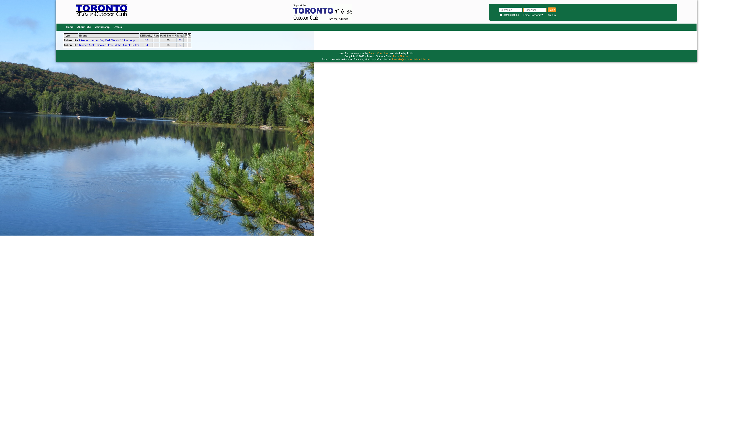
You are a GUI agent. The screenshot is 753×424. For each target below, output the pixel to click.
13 (180, 45)
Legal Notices (401, 56)
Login (552, 9)
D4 (146, 45)
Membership (102, 27)
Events (118, 27)
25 (180, 40)
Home (69, 27)
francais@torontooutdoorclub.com (411, 59)
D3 (146, 40)
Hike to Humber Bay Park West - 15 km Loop (107, 40)
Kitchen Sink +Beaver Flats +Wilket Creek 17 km (109, 45)
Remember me (511, 15)
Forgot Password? (533, 15)
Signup (552, 15)
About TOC (84, 27)
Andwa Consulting (379, 53)
